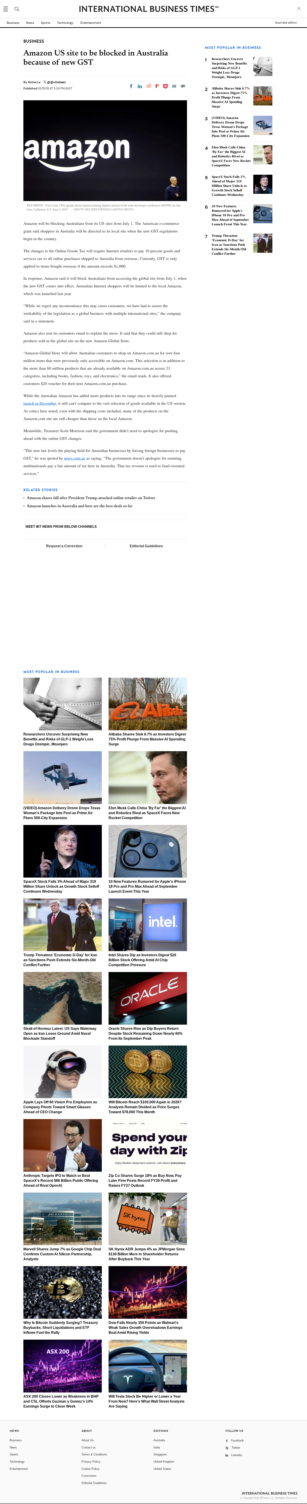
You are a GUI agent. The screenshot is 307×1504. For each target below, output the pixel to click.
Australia (159, 1440)
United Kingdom (164, 1461)
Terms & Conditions (94, 1454)
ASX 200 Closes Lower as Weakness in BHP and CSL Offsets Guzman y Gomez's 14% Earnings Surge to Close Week (61, 1401)
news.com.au (74, 458)
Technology (65, 23)
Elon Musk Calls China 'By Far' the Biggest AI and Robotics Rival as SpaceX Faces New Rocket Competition (147, 813)
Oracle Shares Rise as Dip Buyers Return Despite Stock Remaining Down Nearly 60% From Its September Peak (145, 1033)
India (157, 1447)
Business (13, 23)
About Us (88, 1440)
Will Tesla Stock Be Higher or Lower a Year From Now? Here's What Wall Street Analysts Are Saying (147, 1401)
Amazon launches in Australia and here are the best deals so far (79, 506)
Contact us (89, 1447)
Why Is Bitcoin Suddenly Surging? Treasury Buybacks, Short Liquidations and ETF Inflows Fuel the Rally (60, 1327)
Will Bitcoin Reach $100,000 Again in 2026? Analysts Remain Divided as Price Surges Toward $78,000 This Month (145, 1107)
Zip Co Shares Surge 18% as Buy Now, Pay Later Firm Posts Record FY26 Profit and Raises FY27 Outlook (145, 1180)
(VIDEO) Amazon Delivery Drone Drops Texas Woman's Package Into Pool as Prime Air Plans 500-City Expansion (61, 813)
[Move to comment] (183, 86)
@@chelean (56, 82)
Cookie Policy (91, 1468)
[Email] (174, 86)
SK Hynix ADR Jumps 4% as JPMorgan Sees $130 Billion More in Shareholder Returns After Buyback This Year (147, 1254)
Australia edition (286, 23)
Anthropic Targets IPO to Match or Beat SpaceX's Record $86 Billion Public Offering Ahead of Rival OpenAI (60, 1180)
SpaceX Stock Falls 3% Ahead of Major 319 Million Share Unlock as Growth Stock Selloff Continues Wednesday (61, 886)
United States (162, 1468)
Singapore (160, 1454)
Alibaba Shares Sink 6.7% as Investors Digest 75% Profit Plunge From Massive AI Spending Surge (147, 739)
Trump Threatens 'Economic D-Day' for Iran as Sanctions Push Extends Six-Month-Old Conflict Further (60, 960)
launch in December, (40, 403)
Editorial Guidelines (146, 546)
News (30, 23)
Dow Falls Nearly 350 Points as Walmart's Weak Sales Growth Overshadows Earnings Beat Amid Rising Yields (145, 1327)
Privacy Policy (91, 1461)
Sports (45, 23)
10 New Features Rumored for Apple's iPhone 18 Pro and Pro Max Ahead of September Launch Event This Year (147, 886)
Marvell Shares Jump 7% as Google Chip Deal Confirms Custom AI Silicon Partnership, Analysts (62, 1254)
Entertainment (90, 23)
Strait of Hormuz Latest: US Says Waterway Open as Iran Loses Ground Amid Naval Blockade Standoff (59, 1033)
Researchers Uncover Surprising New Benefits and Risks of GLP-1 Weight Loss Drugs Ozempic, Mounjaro (58, 739)
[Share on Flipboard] (157, 86)
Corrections (89, 1475)
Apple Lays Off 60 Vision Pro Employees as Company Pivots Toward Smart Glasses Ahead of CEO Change (60, 1107)
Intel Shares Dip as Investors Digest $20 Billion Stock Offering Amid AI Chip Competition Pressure (142, 960)
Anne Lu (34, 82)
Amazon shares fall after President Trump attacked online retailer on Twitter (91, 498)
